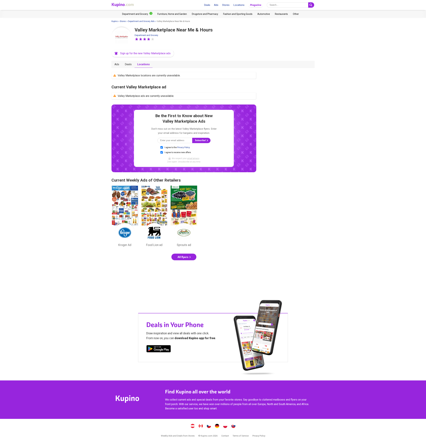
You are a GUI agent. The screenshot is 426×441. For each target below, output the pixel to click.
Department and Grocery (146, 35)
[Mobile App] (159, 349)
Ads (216, 4)
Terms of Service (241, 436)
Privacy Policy (183, 147)
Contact (225, 436)
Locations (238, 4)
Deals (207, 4)
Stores (225, 4)
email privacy (193, 158)
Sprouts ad (184, 217)
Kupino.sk (233, 426)
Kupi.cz (209, 426)
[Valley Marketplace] (121, 37)
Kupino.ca (200, 426)
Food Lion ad (154, 217)
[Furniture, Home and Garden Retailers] (172, 14)
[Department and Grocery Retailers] (137, 14)
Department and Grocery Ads (141, 21)
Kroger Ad (124, 217)
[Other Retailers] (296, 14)
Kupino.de (217, 426)
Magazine (255, 4)
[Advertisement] (183, 273)
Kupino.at (192, 426)
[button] (137, 39)
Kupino (114, 21)
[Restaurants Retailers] (281, 14)
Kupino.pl (225, 426)
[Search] (311, 5)
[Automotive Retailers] (263, 14)
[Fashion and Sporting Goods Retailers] (237, 14)
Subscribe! (200, 140)
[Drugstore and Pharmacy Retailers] (205, 14)
